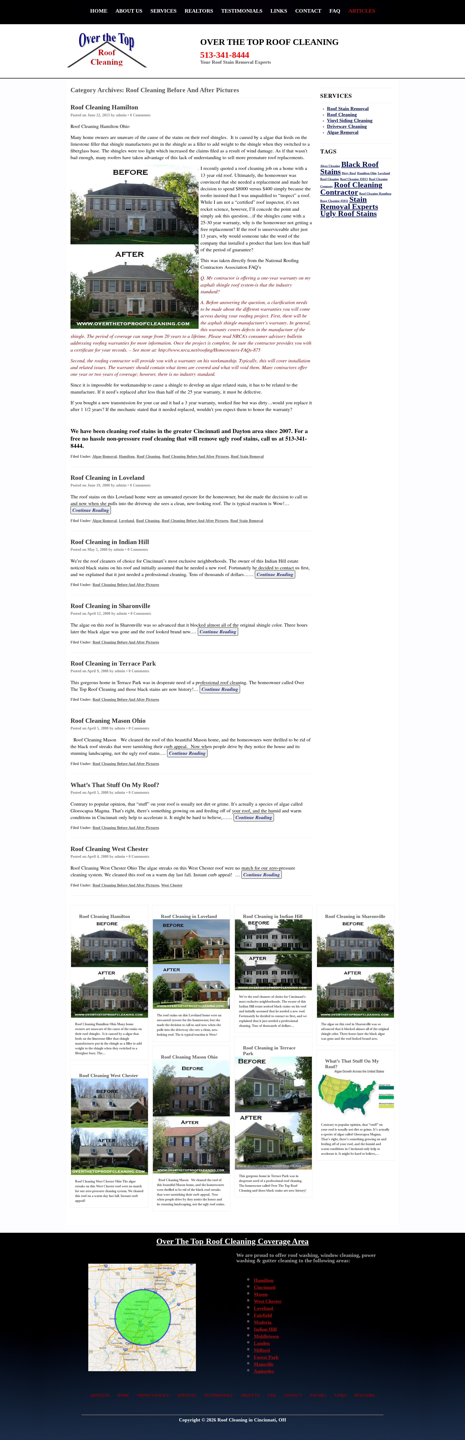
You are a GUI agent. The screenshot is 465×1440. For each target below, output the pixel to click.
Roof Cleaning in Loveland (108, 477)
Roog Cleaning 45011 (334, 200)
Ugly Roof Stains (348, 213)
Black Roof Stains (349, 168)
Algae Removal (104, 457)
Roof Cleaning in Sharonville (110, 605)
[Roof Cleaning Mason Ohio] (191, 1117)
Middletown (266, 1336)
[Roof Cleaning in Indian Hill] (273, 954)
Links (278, 11)
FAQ (334, 11)
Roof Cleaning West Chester (110, 848)
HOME (98, 11)
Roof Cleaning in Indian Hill (110, 541)
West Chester (171, 885)
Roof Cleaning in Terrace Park (113, 663)
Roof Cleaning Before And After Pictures (195, 457)
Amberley (264, 1371)
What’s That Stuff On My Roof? (115, 784)
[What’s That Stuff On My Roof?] (355, 1094)
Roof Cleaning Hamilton (104, 107)
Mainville (263, 1364)
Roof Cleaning (148, 457)
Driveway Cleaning (347, 126)
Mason (261, 1294)
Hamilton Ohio (367, 173)
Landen (262, 1343)
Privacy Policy (153, 1395)
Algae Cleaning (330, 166)
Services (163, 11)
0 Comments (140, 115)
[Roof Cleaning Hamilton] (109, 968)
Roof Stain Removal (247, 457)
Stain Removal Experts (349, 203)
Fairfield (263, 1315)
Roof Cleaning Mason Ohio (108, 720)
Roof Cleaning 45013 (354, 179)
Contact (308, 11)
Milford (262, 1350)
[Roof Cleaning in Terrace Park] (273, 1113)
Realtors (199, 11)
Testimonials (241, 11)
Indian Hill (265, 1329)
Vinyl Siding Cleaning (349, 120)
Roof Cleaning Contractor (351, 188)
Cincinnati (265, 1287)
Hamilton (127, 457)
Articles (361, 11)
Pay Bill (318, 1395)
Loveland (126, 521)
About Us (128, 11)
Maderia (263, 1322)
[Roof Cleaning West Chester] (109, 1126)
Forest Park (266, 1357)
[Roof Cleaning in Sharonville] (355, 968)
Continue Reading (90, 510)
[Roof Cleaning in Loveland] (191, 964)
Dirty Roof (349, 173)
